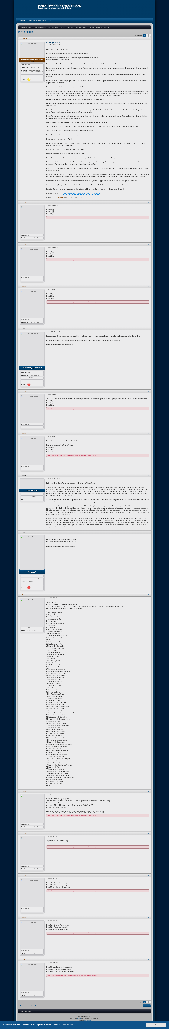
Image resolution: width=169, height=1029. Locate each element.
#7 (148, 433)
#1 (148, 38)
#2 (148, 202)
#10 (148, 594)
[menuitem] (22, 20)
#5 (148, 328)
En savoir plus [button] (67, 1025)
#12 (148, 833)
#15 (148, 959)
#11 (148, 791)
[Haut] (149, 199)
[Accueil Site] (140, 9)
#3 (148, 244)
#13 (148, 875)
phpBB (79, 1018)
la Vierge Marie (25, 31)
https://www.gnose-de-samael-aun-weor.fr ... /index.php (81, 193)
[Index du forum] (27, 9)
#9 (148, 532)
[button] (149, 35)
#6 (148, 391)
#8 (148, 475)
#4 (148, 286)
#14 (148, 917)
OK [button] (156, 1025)
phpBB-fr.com (87, 1020)
